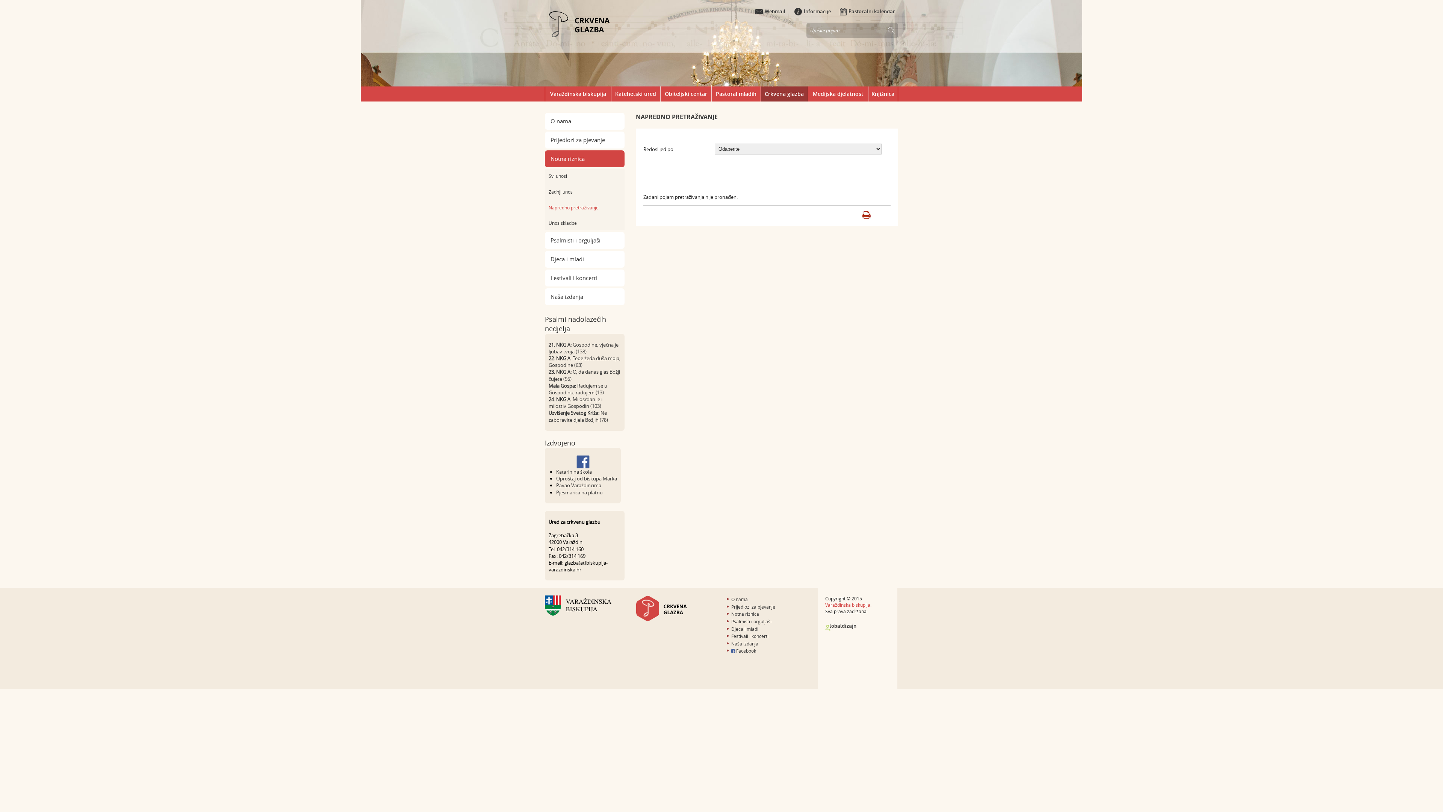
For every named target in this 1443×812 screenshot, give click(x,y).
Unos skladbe (563, 223)
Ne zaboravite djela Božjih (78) (578, 416)
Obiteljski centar (686, 93)
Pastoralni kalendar (872, 11)
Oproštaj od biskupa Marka (586, 478)
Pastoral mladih (736, 93)
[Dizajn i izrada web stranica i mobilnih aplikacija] (840, 627)
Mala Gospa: (562, 385)
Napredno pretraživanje (574, 208)
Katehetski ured (635, 93)
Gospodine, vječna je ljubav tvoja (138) (584, 348)
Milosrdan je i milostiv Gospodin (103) (575, 402)
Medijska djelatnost (838, 93)
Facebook (745, 651)
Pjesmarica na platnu (579, 492)
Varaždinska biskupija (578, 93)
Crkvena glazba (784, 93)
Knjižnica (882, 93)
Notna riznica (568, 158)
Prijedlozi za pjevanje (578, 140)
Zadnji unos (561, 192)
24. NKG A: (560, 399)
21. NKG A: (560, 344)
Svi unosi (558, 176)
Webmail (775, 11)
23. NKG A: (560, 371)
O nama (561, 121)
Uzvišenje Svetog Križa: (574, 412)
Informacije (817, 11)
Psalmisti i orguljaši (575, 240)
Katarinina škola (574, 471)
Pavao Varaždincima (578, 485)
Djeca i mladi (567, 259)
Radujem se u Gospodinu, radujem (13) (578, 389)
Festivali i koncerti (574, 278)
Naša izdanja (567, 296)
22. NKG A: (560, 358)
